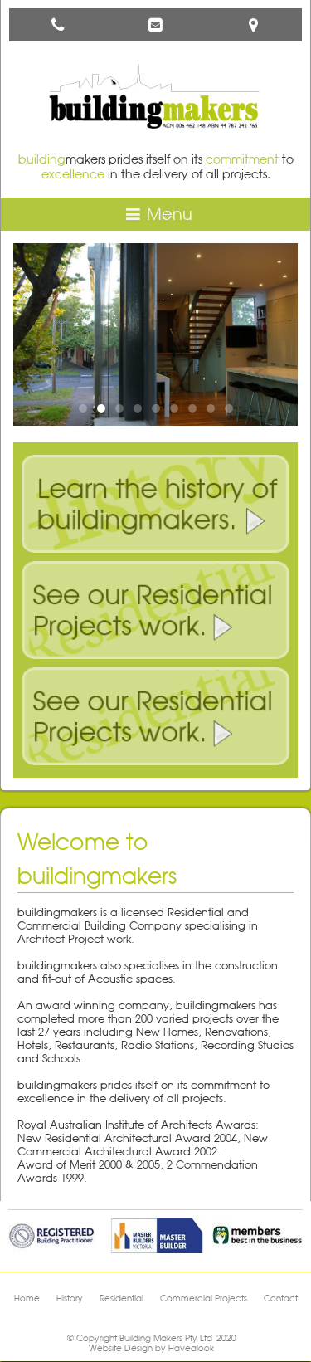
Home (27, 1298)
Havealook (191, 1348)
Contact (281, 1298)
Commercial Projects (203, 1298)
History (69, 1298)
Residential (121, 1298)
